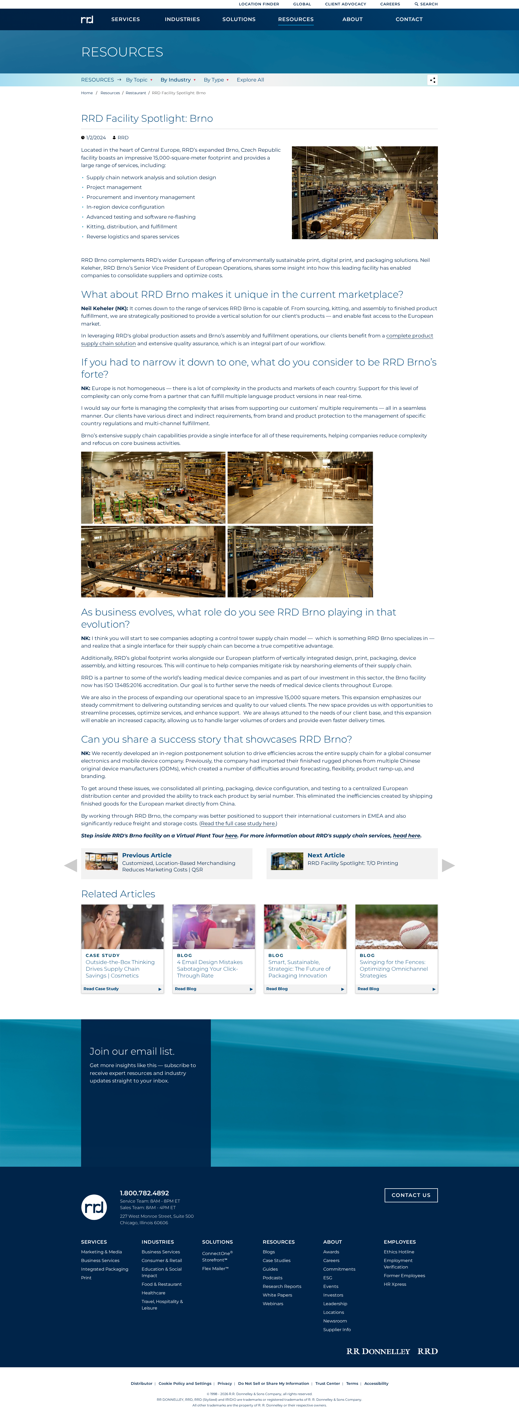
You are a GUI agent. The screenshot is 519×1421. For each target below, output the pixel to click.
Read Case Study (124, 988)
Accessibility (376, 1383)
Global (302, 4)
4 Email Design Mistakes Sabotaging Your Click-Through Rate (210, 969)
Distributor (141, 1383)
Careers (390, 4)
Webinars (273, 1303)
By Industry (176, 80)
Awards (331, 1251)
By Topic (137, 80)
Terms (352, 1383)
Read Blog (215, 988)
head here (406, 836)
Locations (333, 1312)
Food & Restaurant (162, 1284)
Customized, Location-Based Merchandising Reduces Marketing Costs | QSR (178, 862)
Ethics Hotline (399, 1251)
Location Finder (259, 4)
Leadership (335, 1303)
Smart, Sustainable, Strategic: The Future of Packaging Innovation (299, 969)
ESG (327, 1277)
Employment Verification (398, 1264)
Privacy (225, 1383)
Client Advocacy (345, 4)
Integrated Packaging (104, 1269)
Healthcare (153, 1292)
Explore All (250, 80)
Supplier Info (337, 1329)
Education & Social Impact (162, 1272)
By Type (214, 80)
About (332, 1242)
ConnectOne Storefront (217, 1256)
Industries (158, 1242)
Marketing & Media (101, 1251)
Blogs (269, 1251)
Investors (333, 1295)
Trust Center (327, 1383)
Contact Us (411, 1195)
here (231, 836)
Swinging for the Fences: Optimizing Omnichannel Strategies (394, 969)
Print (86, 1277)
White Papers (277, 1295)
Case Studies (277, 1260)
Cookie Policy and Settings (185, 1383)
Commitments (339, 1269)
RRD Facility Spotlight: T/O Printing (353, 859)
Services (94, 1242)
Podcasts (272, 1277)
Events (330, 1286)
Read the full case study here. (238, 823)
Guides (270, 1269)
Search (429, 4)
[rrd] (87, 19)
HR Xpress (395, 1284)
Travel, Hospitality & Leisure (162, 1305)
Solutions (217, 1242)
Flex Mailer (215, 1268)
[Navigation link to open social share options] (432, 80)
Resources (97, 80)
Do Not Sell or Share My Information (273, 1383)
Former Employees (404, 1275)
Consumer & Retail (162, 1260)
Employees (400, 1242)
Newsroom (335, 1321)
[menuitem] (125, 22)
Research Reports (282, 1286)
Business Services (100, 1260)
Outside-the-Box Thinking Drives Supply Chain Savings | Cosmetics (120, 969)
